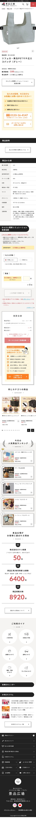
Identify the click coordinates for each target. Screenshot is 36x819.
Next (34, 28)
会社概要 (7, 773)
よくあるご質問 (27, 762)
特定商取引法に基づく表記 (25, 810)
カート (27, 4)
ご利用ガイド (29, 307)
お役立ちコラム (9, 757)
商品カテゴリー (9, 735)
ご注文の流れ (8, 767)
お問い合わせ (26, 299)
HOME (3, 8)
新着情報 (7, 762)
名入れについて (9, 741)
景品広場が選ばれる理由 (12, 751)
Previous (1, 28)
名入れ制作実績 (9, 746)
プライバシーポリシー (9, 810)
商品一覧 (9, 8)
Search (23, 4)
